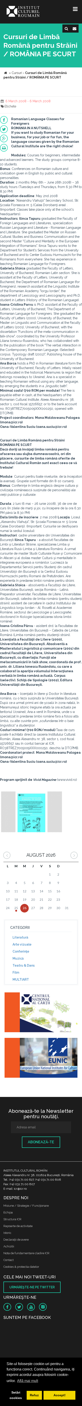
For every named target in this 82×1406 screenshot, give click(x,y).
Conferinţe (21, 951)
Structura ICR (12, 1219)
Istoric (7, 1232)
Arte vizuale (22, 944)
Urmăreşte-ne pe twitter (32, 1287)
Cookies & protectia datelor (21, 1266)
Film (16, 972)
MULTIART (21, 979)
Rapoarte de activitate (18, 1226)
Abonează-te (41, 1142)
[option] (31, 812)
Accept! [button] (60, 1395)
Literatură (20, 937)
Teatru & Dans (24, 965)
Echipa (8, 1212)
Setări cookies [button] (16, 1395)
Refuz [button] (34, 1395)
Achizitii (8, 1246)
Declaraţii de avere (16, 1239)
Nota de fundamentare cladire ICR (26, 1253)
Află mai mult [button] (27, 1381)
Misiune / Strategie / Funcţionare (26, 1205)
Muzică (18, 958)
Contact (8, 1260)
